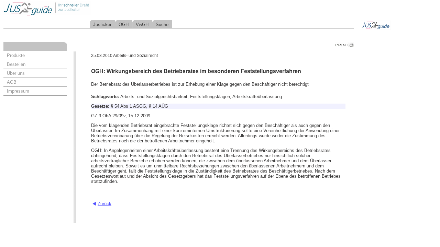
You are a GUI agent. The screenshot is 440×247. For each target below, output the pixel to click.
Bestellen (16, 64)
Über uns (16, 73)
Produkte (16, 55)
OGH (124, 24)
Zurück (104, 203)
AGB (11, 82)
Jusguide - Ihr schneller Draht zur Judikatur (69, 8)
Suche (162, 24)
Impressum (18, 91)
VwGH (142, 24)
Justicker (102, 24)
